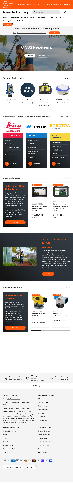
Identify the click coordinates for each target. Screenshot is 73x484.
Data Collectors (10, 144)
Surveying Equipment (18, 17)
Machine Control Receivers (33, 152)
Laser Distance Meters (45, 442)
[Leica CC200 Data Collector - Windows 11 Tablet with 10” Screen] (61, 191)
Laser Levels (9, 151)
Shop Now (30, 55)
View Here (54, 33)
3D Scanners (42, 399)
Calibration (20, 21)
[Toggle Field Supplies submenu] (14, 21)
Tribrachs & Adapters (10, 449)
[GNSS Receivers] (63, 90)
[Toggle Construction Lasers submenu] (46, 17)
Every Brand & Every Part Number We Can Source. (29, 33)
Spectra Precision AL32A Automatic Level (38, 316)
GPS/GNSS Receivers (12, 148)
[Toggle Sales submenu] (8, 17)
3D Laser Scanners (44, 431)
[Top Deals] (27, 90)
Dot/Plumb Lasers (44, 435)
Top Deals (28, 100)
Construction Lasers (37, 17)
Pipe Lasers (41, 449)
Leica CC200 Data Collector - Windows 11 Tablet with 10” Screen (60, 207)
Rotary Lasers (42, 452)
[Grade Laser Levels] (45, 90)
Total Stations (10, 100)
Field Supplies (7, 21)
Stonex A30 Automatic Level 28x (60, 315)
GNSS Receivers (63, 100)
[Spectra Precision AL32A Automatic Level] (39, 301)
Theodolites (42, 417)
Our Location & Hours (24, 4)
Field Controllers (33, 140)
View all (67, 78)
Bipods (5, 435)
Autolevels (8, 140)
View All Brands (65, 117)
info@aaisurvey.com (13, 399)
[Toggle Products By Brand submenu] (63, 17)
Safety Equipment (9, 445)
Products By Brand (55, 17)
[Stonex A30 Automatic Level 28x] (61, 301)
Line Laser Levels (43, 445)
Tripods (30, 157)
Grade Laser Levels (45, 101)
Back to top (36, 386)
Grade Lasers (42, 438)
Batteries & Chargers (58, 157)
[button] (69, 12)
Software (55, 154)
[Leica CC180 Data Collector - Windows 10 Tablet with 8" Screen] (39, 191)
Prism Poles (6, 442)
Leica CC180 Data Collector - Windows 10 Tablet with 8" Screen (39, 207)
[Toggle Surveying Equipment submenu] (27, 17)
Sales (5, 17)
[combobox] (46, 12)
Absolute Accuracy (12, 476)
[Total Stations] (10, 90)
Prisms (5, 438)
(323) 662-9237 (38, 4)
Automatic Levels (43, 402)
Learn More (42, 55)
